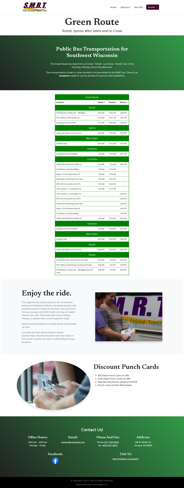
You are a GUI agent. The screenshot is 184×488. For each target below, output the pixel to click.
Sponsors (125, 7)
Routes (152, 7)
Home (113, 7)
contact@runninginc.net (73, 442)
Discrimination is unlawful (126, 458)
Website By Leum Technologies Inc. (92, 484)
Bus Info (139, 7)
